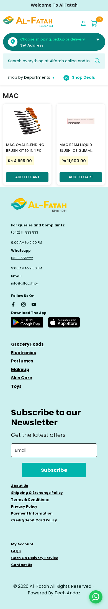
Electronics (23, 353)
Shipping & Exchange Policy (37, 492)
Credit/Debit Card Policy (34, 520)
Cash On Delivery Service (34, 558)
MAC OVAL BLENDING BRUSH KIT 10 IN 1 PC (25, 147)
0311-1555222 (22, 258)
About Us (19, 485)
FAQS (16, 551)
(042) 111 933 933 (24, 232)
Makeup (20, 369)
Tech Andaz (67, 593)
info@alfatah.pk (24, 283)
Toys (16, 386)
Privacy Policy (24, 506)
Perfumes (22, 361)
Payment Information (32, 513)
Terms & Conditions (30, 499)
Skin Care (21, 378)
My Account (22, 544)
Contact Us (21, 564)
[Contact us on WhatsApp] (95, 596)
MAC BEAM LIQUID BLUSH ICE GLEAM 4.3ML (76, 148)
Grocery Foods (27, 344)
